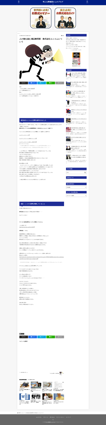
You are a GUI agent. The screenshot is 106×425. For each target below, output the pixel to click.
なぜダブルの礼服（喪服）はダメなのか (78, 138)
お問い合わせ (52, 417)
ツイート (68, 179)
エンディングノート (23, 135)
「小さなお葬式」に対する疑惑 (26, 88)
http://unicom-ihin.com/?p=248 (26, 227)
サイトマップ (68, 417)
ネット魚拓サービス (26, 265)
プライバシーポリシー (60, 417)
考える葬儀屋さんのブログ (53, 2)
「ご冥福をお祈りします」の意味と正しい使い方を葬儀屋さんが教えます (78, 157)
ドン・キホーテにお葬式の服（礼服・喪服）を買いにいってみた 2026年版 (78, 93)
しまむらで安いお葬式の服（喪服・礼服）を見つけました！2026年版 (78, 74)
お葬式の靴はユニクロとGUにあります (78, 119)
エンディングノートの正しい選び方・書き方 (29, 94)
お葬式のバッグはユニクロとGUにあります (78, 110)
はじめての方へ (39, 417)
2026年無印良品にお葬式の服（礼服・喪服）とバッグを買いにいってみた (78, 129)
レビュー (18, 33)
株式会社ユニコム (41, 128)
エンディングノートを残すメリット (27, 138)
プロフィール (45, 417)
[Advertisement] (41, 107)
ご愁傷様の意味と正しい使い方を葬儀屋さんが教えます (78, 147)
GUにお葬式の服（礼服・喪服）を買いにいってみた (78, 83)
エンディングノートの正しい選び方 (27, 142)
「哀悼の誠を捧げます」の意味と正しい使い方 (78, 101)
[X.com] (53, 4)
